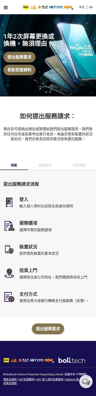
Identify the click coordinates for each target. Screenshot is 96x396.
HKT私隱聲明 (26, 379)
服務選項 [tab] (45, 165)
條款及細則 (10, 379)
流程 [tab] (14, 165)
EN (91, 7)
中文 (82, 7)
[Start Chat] (86, 381)
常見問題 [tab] (79, 165)
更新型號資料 (19, 70)
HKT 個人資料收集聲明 (49, 379)
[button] (46, 92)
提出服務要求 (19, 57)
